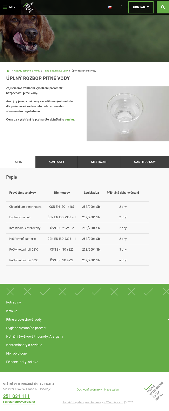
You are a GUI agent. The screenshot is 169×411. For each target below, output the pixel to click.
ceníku (69, 119)
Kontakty (141, 7)
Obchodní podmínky (89, 389)
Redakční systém (73, 402)
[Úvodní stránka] (28, 7)
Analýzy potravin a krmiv (27, 70)
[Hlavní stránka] (8, 70)
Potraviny (13, 302)
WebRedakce (93, 402)
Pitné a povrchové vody (56, 70)
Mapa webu (111, 389)
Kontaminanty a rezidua (24, 344)
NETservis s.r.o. (113, 402)
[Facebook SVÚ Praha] (121, 7)
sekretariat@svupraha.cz (19, 402)
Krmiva (11, 310)
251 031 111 (16, 396)
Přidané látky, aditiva (22, 361)
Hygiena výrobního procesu (26, 327)
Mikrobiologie (16, 353)
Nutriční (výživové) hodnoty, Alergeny (34, 336)
